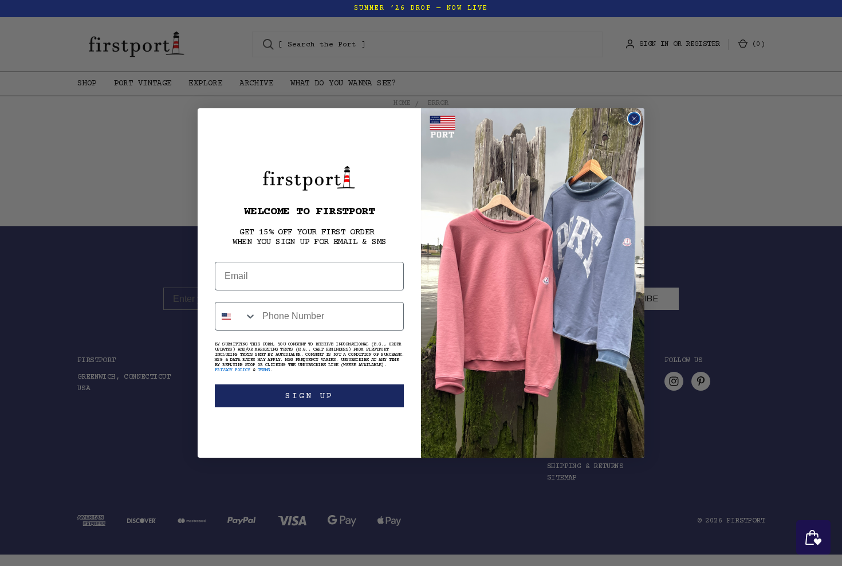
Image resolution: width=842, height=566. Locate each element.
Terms (264, 370)
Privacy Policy (232, 370)
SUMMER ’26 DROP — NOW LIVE (421, 8)
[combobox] (236, 316)
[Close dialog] (634, 118)
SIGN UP (309, 396)
